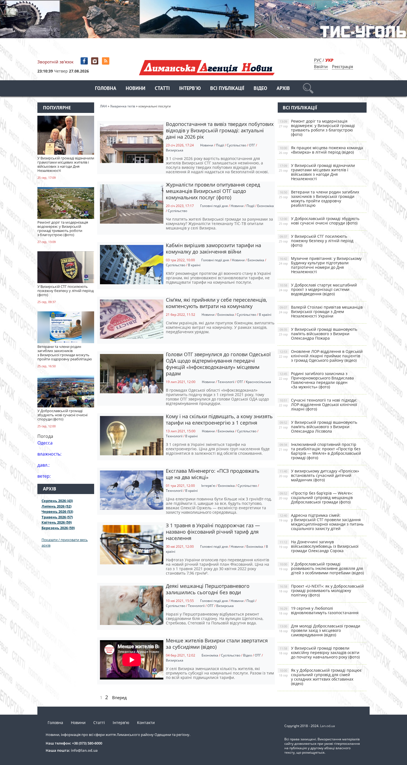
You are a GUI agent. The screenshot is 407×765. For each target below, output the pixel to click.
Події (220, 145)
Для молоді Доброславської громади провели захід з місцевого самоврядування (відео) (319, 630)
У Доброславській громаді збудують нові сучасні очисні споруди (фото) (319, 221)
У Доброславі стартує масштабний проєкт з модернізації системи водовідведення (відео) (318, 289)
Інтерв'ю (190, 89)
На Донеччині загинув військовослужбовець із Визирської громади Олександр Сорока (319, 546)
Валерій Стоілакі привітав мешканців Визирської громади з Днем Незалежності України (321, 311)
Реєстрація (342, 66)
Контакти (146, 722)
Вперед (119, 697)
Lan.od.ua (327, 725)
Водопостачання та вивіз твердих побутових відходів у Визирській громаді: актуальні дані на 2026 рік (220, 130)
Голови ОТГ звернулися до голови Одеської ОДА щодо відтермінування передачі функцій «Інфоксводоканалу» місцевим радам (218, 364)
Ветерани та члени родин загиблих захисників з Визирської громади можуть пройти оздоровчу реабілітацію (319, 198)
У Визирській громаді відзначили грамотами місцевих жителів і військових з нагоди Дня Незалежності (317, 172)
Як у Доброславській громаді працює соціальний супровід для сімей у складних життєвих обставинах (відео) (320, 677)
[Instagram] (95, 61)
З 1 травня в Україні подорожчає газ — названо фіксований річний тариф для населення (213, 531)
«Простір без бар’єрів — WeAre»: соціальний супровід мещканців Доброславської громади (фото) (316, 497)
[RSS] (106, 61)
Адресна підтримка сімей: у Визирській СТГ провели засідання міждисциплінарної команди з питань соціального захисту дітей (321, 522)
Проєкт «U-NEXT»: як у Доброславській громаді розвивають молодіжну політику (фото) (321, 590)
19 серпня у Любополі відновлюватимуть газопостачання (319, 610)
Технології (226, 381)
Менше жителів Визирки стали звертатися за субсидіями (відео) (217, 643)
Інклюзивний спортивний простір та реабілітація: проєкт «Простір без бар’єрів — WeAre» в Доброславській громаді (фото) (320, 451)
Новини (135, 89)
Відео (260, 89)
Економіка (265, 205)
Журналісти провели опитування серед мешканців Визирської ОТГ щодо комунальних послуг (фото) (213, 191)
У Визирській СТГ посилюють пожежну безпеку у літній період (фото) (316, 241)
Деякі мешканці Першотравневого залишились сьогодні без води (207, 589)
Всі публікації (227, 89)
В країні (194, 265)
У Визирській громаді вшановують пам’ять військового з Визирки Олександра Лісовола (318, 427)
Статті (162, 89)
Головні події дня (214, 205)
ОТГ (252, 145)
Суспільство (236, 145)
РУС (317, 60)
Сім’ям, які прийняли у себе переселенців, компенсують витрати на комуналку (216, 302)
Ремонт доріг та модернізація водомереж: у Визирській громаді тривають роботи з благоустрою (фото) (317, 127)
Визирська (174, 150)
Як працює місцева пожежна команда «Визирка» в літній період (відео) (321, 150)
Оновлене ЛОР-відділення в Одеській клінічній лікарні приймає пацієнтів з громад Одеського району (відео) (321, 356)
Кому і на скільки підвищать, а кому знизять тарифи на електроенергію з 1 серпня (219, 419)
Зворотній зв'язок (55, 61)
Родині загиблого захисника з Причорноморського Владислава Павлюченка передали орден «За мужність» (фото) (316, 380)
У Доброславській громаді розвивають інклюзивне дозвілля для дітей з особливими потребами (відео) (321, 568)
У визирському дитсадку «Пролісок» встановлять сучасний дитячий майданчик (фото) (319, 475)
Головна (105, 89)
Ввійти (321, 66)
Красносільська (258, 381)
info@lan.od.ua (84, 750)
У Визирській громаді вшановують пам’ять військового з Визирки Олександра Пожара (318, 334)
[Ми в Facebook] (84, 61)
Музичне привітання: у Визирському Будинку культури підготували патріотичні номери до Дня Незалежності (320, 265)
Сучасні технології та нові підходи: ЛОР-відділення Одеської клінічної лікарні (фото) (318, 404)
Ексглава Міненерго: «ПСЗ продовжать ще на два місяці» (212, 473)
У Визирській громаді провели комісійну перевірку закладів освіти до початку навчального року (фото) (319, 652)
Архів (283, 89)
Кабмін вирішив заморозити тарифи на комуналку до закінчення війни (213, 248)
